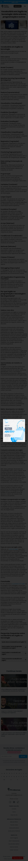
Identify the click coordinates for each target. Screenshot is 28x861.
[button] (23, 421)
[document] (14, 430)
